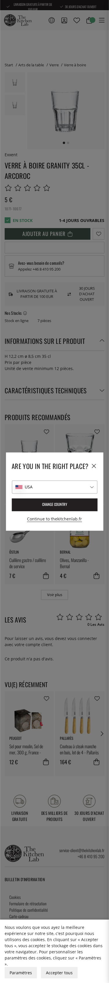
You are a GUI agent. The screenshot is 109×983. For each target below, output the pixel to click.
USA (29, 487)
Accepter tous (59, 972)
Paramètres (21, 972)
